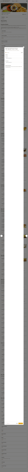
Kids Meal (8, 52)
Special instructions (8, 65)
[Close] (23, 47)
